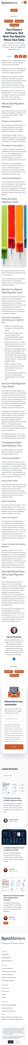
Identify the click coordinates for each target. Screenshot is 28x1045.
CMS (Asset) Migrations (8, 980)
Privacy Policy (10, 1034)
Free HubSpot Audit (7, 1008)
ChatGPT (9, 21)
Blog (3, 1014)
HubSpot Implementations (9, 971)
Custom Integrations (7, 968)
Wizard (10, 474)
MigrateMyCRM (6, 957)
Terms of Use (5, 988)
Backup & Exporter (7, 961)
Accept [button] (10, 1042)
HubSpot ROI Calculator (8, 1011)
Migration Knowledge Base (9, 1005)
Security (4, 994)
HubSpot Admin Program (9, 977)
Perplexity (20, 21)
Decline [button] (17, 1042)
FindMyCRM (5, 954)
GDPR (3, 997)
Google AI (15, 25)
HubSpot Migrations (7, 974)
